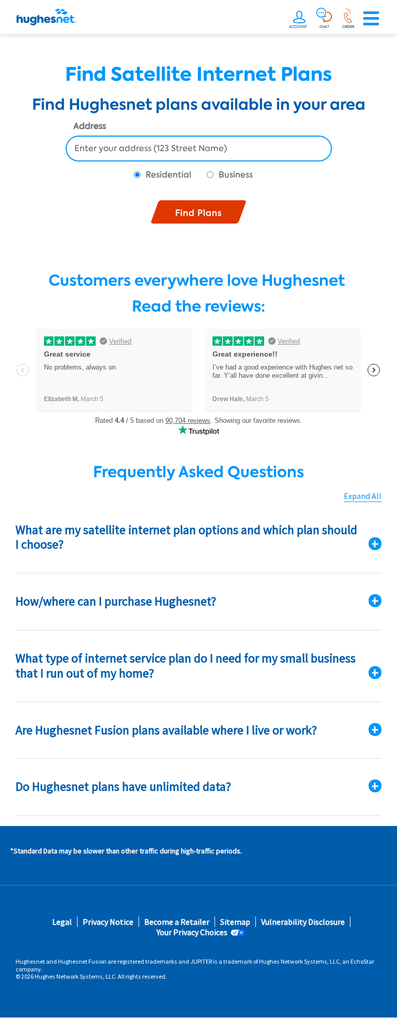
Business (236, 175)
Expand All (362, 496)
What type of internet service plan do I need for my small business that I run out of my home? (186, 665)
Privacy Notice (108, 922)
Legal (62, 922)
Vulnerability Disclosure (303, 922)
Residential (168, 175)
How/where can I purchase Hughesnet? (116, 601)
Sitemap (235, 922)
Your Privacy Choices (192, 932)
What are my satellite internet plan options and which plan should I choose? (186, 537)
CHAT (324, 26)
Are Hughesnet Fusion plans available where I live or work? (166, 730)
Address (89, 126)
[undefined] (299, 18)
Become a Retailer (176, 922)
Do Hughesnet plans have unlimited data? (123, 786)
